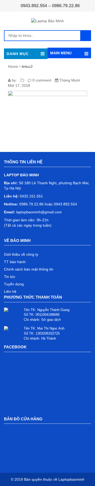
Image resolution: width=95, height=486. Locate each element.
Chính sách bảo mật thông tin (28, 269)
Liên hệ (10, 291)
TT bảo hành (15, 262)
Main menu (61, 53)
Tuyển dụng (14, 284)
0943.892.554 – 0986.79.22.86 (50, 5)
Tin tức (9, 276)
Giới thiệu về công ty (21, 254)
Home (13, 66)
